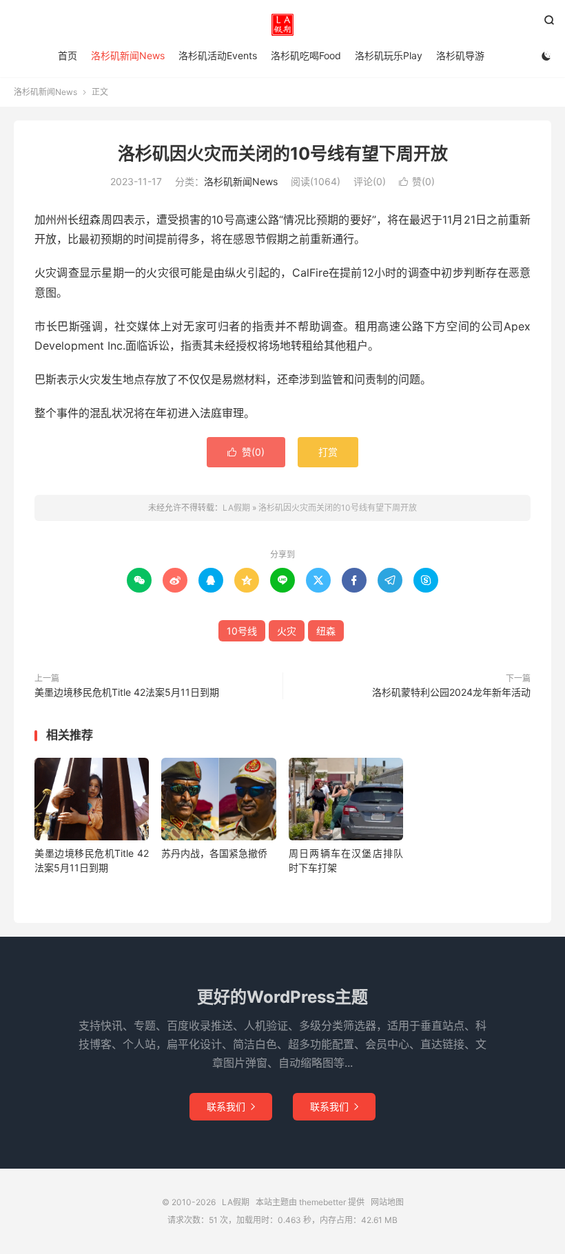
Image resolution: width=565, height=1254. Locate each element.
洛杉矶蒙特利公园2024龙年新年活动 (451, 692)
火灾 (286, 631)
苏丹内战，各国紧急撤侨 (214, 853)
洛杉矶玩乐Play (388, 55)
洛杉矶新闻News (128, 55)
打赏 (328, 452)
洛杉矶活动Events (217, 55)
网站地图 (387, 1202)
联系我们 (231, 1106)
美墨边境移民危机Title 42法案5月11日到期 (126, 692)
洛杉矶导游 (460, 55)
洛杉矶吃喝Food (306, 55)
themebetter (322, 1202)
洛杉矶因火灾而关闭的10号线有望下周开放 (283, 153)
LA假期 (282, 25)
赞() (417, 181)
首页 (67, 55)
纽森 (326, 631)
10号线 (242, 631)
